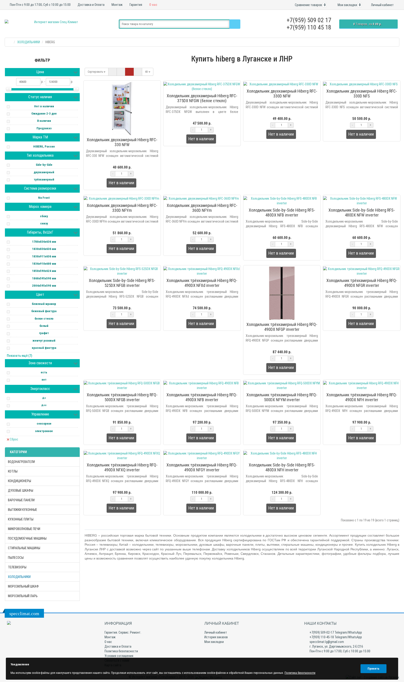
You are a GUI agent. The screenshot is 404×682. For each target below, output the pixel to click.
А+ (44, 398)
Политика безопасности (121, 651)
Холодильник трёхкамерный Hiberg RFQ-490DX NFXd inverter (201, 283)
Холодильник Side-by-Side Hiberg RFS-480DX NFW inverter (361, 212)
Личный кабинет (215, 632)
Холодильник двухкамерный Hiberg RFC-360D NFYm (202, 208)
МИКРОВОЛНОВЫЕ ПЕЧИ (24, 529)
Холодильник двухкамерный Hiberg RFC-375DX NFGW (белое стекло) (202, 98)
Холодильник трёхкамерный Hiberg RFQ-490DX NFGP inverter (281, 327)
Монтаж (117, 5)
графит (44, 333)
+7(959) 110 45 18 (309, 27)
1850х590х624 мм (44, 271)
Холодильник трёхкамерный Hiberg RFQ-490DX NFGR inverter (361, 283)
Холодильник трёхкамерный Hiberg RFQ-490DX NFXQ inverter (122, 467)
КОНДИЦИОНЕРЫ (19, 481)
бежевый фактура (44, 311)
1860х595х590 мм (44, 278)
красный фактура (44, 348)
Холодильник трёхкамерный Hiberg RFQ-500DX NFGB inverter (122, 397)
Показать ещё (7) (19, 355)
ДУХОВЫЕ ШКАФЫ (20, 490)
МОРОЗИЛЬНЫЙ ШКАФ (23, 586)
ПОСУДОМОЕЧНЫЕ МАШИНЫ (27, 538)
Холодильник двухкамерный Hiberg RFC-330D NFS (361, 93)
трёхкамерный (44, 179)
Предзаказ (43, 128)
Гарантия (135, 5)
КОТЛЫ (13, 471)
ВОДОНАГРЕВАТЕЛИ (21, 462)
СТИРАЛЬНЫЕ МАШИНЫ (24, 548)
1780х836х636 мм (44, 241)
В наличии (44, 121)
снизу (44, 223)
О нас (152, 5)
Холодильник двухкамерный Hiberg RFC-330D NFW (282, 93)
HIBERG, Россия (44, 146)
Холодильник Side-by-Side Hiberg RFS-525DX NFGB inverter (122, 283)
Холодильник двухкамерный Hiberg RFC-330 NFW (122, 142)
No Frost (44, 197)
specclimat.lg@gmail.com (326, 642)
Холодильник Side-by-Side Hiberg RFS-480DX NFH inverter (282, 467)
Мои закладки (214, 642)
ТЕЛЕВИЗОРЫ (17, 567)
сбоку (44, 216)
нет (44, 379)
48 (146, 71)
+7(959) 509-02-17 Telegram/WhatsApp (335, 632)
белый (44, 326)
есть (44, 372)
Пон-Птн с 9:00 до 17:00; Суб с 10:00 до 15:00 (40, 5)
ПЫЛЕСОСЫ (16, 557)
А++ (44, 405)
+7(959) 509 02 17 (309, 20)
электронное (44, 431)
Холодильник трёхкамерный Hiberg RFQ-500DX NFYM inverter (281, 397)
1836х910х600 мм (44, 263)
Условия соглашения (119, 656)
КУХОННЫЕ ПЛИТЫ (20, 519)
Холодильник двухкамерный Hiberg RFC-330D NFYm (122, 208)
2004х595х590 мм (44, 285)
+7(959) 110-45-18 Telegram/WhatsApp (335, 637)
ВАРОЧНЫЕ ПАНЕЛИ (21, 500)
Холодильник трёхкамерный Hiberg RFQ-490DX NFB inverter (201, 397)
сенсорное (44, 423)
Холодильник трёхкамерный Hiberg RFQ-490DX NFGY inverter (201, 467)
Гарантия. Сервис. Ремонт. (123, 632)
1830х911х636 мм (44, 256)
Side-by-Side (44, 164)
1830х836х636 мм (44, 249)
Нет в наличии (44, 106)
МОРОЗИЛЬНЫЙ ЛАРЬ (23, 596)
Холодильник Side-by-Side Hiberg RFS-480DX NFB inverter (282, 212)
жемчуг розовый (43, 340)
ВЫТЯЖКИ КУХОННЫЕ (22, 510)
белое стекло (44, 318)
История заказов (216, 637)
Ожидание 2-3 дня (44, 113)
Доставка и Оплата (91, 5)
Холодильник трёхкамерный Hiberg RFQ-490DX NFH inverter (361, 397)
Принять (373, 668)
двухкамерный (44, 172)
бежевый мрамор (44, 304)
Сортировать (96, 71)
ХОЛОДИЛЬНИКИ (19, 577)
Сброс (14, 439)
